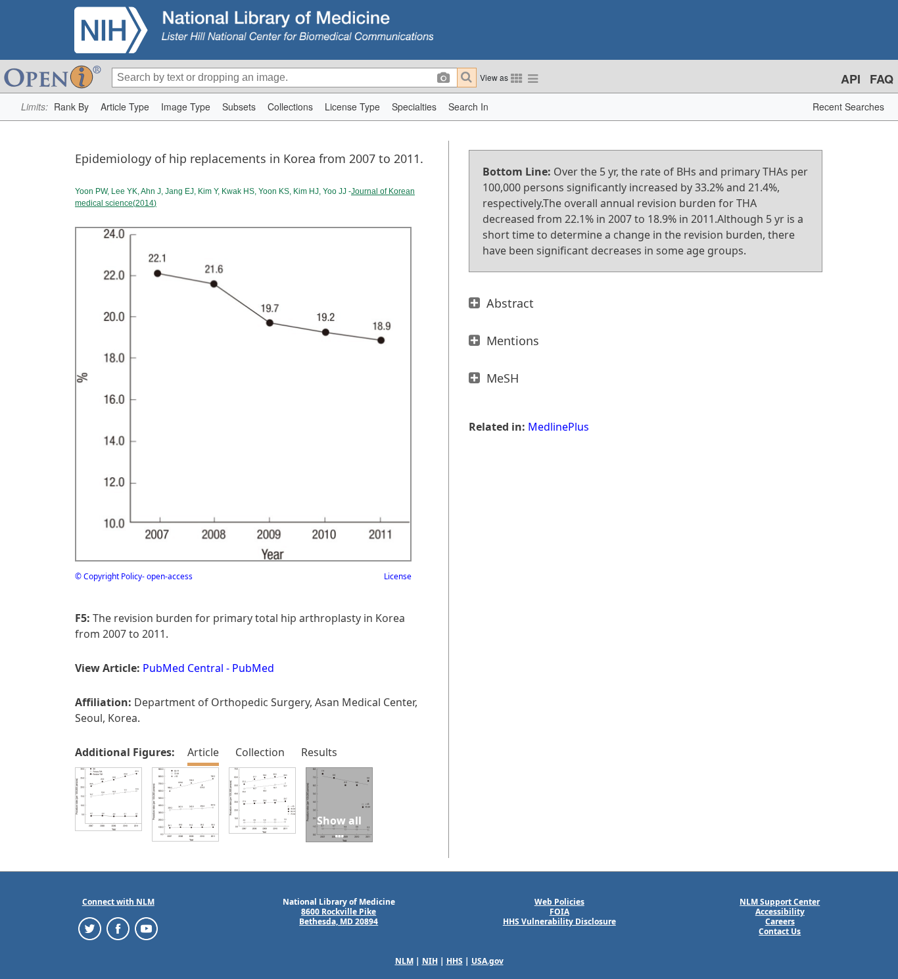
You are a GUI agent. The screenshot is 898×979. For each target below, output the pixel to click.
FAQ (881, 78)
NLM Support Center (780, 901)
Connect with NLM (118, 901)
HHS (454, 961)
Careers (780, 921)
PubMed (253, 668)
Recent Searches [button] (848, 106)
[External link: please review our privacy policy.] (89, 928)
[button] (71, 106)
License (398, 576)
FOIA (559, 911)
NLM (404, 961)
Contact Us (780, 931)
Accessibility (780, 911)
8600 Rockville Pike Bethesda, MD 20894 (338, 916)
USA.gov (487, 961)
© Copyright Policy (108, 576)
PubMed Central (183, 668)
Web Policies (559, 901)
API (851, 78)
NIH (430, 961)
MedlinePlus (558, 426)
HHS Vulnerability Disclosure (559, 921)
